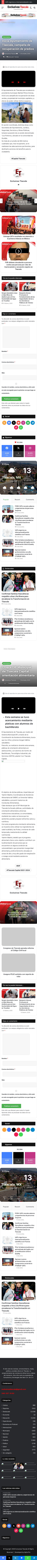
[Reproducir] (18, 82)
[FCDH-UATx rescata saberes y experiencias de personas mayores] (7, 509)
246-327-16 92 (8, 1393)
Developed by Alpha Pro (22, 1552)
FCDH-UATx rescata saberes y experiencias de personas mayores (24, 508)
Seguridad (6, 1450)
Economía (6, 1415)
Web (3, 373)
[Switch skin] (31, 8)
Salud (4, 1446)
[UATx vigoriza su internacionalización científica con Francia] (7, 533)
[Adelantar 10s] (24, 82)
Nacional (6, 1434)
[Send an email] (17, 53)
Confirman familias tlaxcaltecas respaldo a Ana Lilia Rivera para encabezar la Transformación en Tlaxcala (24, 520)
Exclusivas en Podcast (10, 1424)
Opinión (5, 1437)
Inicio (5, 22)
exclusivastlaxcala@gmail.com (14, 1389)
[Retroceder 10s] (12, 82)
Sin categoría (7, 1453)
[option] (18, 201)
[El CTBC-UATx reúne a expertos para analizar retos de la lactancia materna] (18, 1480)
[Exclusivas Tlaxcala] (18, 8)
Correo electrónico (8, 362)
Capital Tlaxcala (19, 159)
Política (5, 1443)
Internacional (7, 1427)
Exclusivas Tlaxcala (10, 53)
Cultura (5, 1405)
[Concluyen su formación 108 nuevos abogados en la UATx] (30, 1473)
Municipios (11, 22)
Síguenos (6, 1538)
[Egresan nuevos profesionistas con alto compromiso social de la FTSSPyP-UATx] (7, 553)
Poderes (5, 1440)
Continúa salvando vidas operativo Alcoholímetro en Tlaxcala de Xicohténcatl (18, 203)
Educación (6, 1418)
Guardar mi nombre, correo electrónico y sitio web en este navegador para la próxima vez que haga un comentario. (18, 390)
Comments (30, 500)
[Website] (18, 184)
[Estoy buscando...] (34, 8)
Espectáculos (7, 1421)
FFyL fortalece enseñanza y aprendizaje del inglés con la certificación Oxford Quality (25, 542)
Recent (17, 500)
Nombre (5, 351)
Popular (6, 500)
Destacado (18, 197)
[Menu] (3, 8)
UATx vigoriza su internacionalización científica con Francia (22, 532)
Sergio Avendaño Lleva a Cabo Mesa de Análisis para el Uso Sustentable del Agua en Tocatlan (9, 297)
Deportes (6, 1408)
